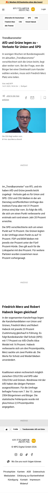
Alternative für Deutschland (14, 18)
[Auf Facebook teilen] (26, 97)
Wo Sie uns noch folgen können (26, 461)
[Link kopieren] (21, 98)
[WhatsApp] (21, 454)
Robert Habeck (31, 22)
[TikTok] (27, 454)
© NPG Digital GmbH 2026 (24, 447)
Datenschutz (39, 471)
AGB (29, 471)
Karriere (21, 471)
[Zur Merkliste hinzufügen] (44, 97)
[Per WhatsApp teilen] (37, 97)
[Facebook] (32, 454)
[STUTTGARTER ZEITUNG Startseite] (24, 9)
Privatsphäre (9, 471)
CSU (20, 22)
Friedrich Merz (10, 22)
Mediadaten (9, 475)
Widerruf (24, 483)
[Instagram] (16, 454)
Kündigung (13, 479)
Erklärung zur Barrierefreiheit (30, 475)
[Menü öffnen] (3, 9)
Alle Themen (9, 26)
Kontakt (24, 479)
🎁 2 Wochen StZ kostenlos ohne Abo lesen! (24, 2)
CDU (36, 18)
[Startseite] (6, 429)
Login (43, 9)
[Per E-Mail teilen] (32, 97)
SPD (29, 18)
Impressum (35, 479)
